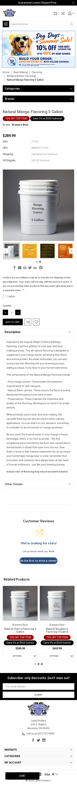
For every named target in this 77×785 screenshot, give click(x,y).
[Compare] (63, 13)
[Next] (71, 251)
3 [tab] (42, 664)
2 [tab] (40, 262)
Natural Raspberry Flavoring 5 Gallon (57, 630)
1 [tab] (37, 262)
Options (17, 656)
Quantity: (7, 305)
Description (12, 332)
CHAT (22, 775)
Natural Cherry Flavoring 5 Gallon (20, 630)
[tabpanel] (12, 251)
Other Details (14, 484)
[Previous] (5, 251)
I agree (11, 296)
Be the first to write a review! (38, 560)
